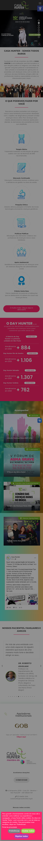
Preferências (14, 831)
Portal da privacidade (9, 827)
